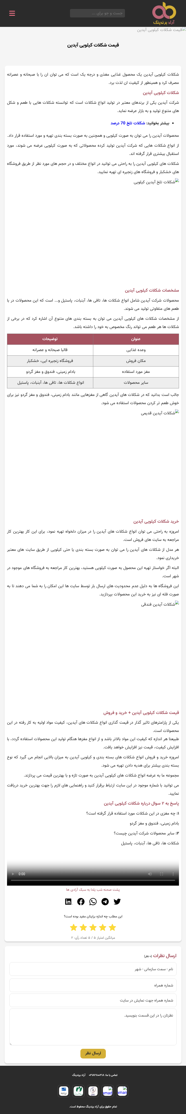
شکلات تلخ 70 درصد (128, 123)
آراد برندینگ (78, 1075)
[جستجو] (71, 13)
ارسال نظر (93, 1053)
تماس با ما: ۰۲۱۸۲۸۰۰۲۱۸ (103, 1075)
